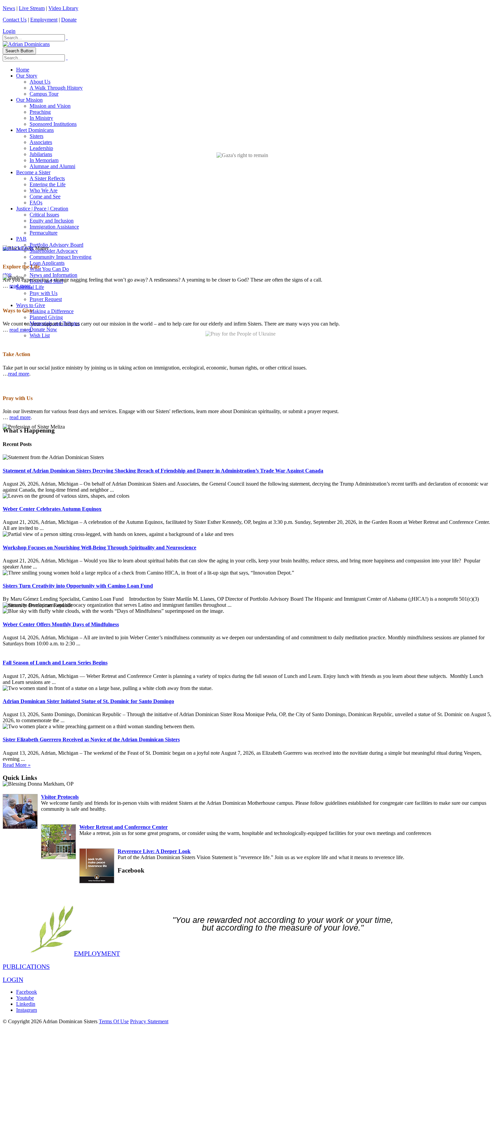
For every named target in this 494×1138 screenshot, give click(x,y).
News (9, 8)
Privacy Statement (149, 1021)
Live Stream (32, 8)
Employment (43, 19)
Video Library (63, 8)
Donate (69, 19)
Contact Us (15, 19)
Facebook (26, 992)
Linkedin (25, 1004)
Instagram (26, 1010)
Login (9, 31)
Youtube (25, 998)
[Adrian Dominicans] (26, 44)
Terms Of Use (114, 1021)
